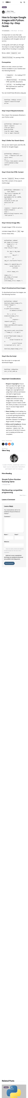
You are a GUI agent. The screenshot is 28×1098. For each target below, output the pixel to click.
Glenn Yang (10, 11)
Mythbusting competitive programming (12, 491)
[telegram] (12, 444)
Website (6, 541)
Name (6, 534)
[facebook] (6, 444)
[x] (3, 444)
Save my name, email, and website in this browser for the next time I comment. (14, 550)
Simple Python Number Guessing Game (11, 480)
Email (17, 534)
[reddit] (9, 444)
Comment (7, 516)
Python (4, 7)
